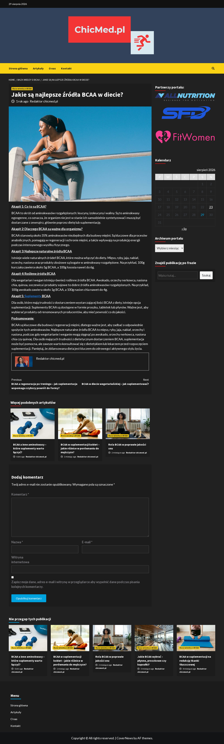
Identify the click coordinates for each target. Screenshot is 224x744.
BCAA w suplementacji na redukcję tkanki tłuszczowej (195, 660)
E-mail (87, 542)
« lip (184, 229)
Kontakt (66, 68)
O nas (52, 68)
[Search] (213, 68)
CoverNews (125, 738)
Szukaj (206, 275)
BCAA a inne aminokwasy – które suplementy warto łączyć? (29, 448)
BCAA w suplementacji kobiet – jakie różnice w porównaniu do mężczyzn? (80, 448)
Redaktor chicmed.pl (44, 101)
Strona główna (18, 68)
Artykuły (38, 68)
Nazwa (17, 542)
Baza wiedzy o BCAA (22, 88)
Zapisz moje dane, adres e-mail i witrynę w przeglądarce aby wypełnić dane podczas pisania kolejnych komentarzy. (75, 584)
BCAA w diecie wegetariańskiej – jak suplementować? (115, 382)
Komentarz (20, 494)
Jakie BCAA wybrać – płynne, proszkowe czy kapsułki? (151, 660)
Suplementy (32, 296)
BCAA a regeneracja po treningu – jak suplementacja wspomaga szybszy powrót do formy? (44, 384)
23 (211, 207)
